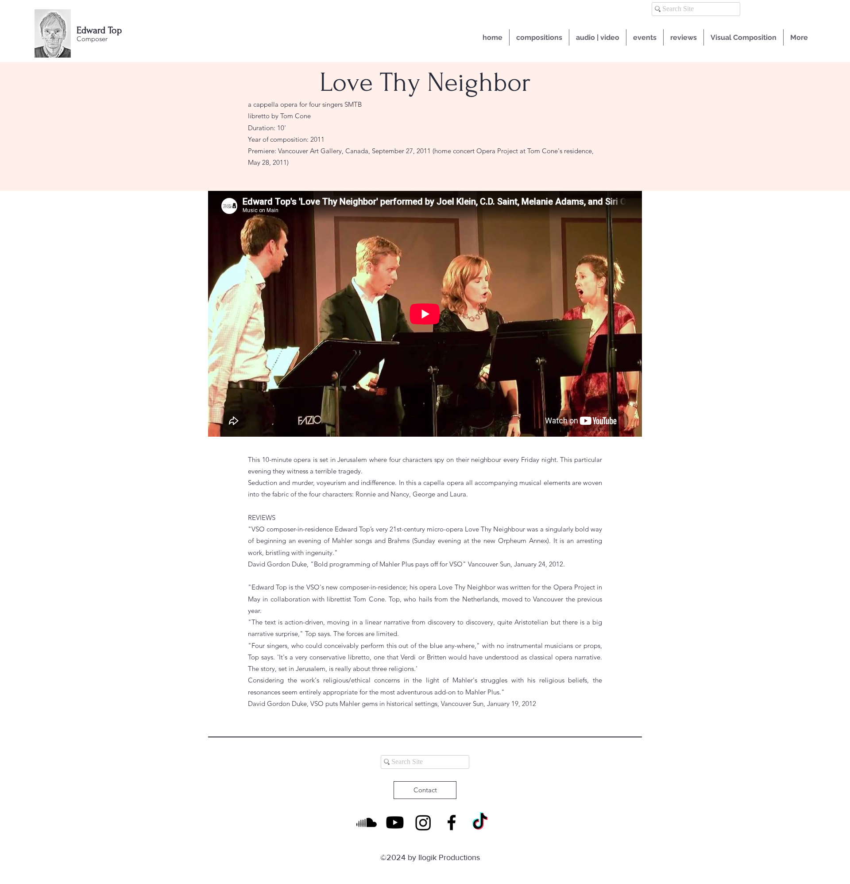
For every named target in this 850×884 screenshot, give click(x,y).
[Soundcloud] (366, 822)
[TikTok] (480, 822)
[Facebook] (451, 822)
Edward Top (99, 30)
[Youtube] (395, 822)
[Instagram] (423, 822)
